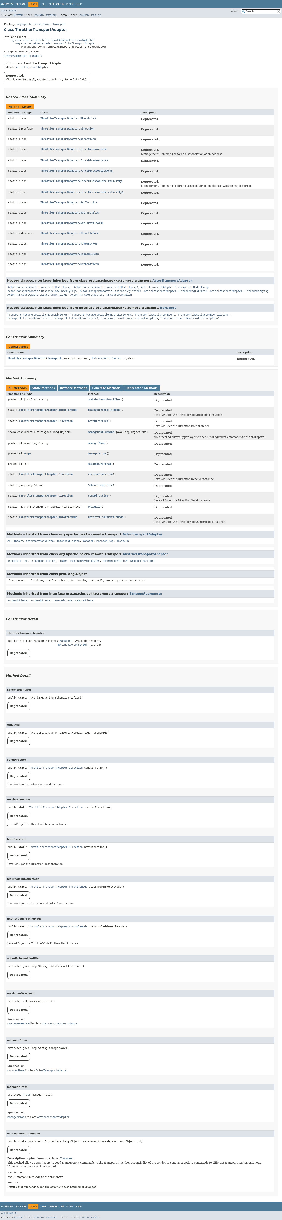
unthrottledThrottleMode (105, 517)
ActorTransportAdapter (32, 67)
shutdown (122, 540)
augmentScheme (17, 600)
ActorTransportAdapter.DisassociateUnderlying (175, 287)
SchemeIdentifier (100, 485)
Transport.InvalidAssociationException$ (190, 318)
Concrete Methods (106, 388)
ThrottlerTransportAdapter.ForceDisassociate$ (74, 160)
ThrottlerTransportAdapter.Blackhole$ (68, 118)
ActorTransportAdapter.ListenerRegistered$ (175, 291)
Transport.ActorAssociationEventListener (37, 314)
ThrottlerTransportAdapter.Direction (67, 128)
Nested (18, 15)
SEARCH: (235, 11)
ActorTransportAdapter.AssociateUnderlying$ (105, 287)
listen (62, 560)
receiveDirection (100, 474)
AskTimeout (15, 540)
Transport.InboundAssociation (28, 318)
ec (25, 560)
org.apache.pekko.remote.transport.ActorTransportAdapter (55, 43)
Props (27, 453)
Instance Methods (73, 388)
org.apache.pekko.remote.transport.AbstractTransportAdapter (52, 40)
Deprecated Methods (141, 388)
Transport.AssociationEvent (155, 314)
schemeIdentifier (115, 560)
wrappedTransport (142, 560)
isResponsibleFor (43, 560)
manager (88, 540)
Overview (7, 4)
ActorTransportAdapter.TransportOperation (101, 294)
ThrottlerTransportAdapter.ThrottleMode (69, 233)
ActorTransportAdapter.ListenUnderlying (239, 291)
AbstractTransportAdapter (145, 554)
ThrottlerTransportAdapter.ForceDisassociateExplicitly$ (81, 192)
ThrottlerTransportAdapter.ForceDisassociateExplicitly (81, 181)
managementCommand (101, 432)
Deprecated (56, 4)
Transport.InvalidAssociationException (129, 318)
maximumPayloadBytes (85, 560)
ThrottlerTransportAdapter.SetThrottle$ (69, 212)
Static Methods (43, 388)
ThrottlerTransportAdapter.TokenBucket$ (69, 253)
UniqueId (94, 506)
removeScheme (63, 600)
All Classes (9, 10)
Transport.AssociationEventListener (204, 314)
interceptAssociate (40, 540)
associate (14, 560)
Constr (39, 15)
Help (79, 4)
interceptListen (68, 540)
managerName (96, 443)
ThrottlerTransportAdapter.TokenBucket (68, 243)
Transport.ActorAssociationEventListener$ (101, 314)
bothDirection (98, 420)
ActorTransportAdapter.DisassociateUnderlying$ (42, 291)
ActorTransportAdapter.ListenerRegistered (110, 291)
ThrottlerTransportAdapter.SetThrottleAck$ (71, 222)
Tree (43, 4)
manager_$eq (104, 540)
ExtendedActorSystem (106, 358)
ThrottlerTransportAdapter (26, 358)
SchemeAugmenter (15, 55)
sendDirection (98, 495)
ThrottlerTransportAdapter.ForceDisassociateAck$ (76, 170)
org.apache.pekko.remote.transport (41, 24)
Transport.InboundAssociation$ (76, 318)
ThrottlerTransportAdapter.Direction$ (68, 138)
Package (21, 4)
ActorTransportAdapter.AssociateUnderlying (38, 287)
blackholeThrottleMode (104, 409)
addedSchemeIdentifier (104, 399)
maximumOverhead (99, 463)
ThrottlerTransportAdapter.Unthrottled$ (69, 264)
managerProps (97, 453)
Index (69, 4)
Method (51, 15)
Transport (35, 55)
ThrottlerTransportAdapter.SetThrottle (68, 202)
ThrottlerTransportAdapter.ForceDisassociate (73, 149)
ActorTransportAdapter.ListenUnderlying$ (37, 294)
